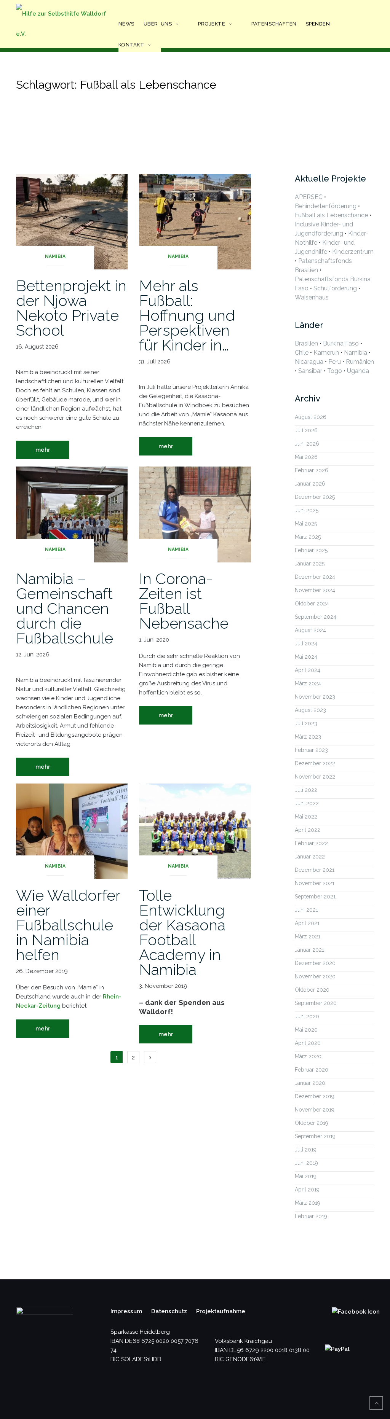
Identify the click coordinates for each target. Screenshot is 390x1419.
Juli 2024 (306, 643)
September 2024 (315, 617)
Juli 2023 (306, 723)
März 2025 (308, 537)
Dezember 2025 (315, 497)
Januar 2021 (309, 950)
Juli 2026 (306, 430)
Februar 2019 (311, 1216)
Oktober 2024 (312, 603)
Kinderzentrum (353, 251)
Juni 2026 (307, 444)
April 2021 (307, 923)
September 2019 (315, 1136)
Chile (301, 352)
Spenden (318, 24)
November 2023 (315, 697)
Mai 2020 (306, 1030)
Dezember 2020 (315, 963)
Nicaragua (309, 361)
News (126, 24)
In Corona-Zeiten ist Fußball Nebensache (184, 601)
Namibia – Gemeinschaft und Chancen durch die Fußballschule (64, 608)
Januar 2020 (310, 1083)
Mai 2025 (306, 524)
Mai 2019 (305, 1176)
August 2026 (310, 417)
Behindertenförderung (325, 206)
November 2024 (315, 590)
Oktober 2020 (312, 990)
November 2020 (315, 976)
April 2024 (307, 670)
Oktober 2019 (311, 1123)
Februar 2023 (311, 750)
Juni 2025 (306, 510)
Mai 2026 (306, 457)
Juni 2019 (306, 1163)
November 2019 (314, 1110)
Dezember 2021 (314, 870)
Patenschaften (274, 24)
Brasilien (306, 343)
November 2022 (315, 777)
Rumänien (360, 361)
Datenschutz (169, 1311)
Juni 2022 (307, 803)
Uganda (358, 370)
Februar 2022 (311, 843)
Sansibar (310, 370)
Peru (334, 361)
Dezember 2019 (314, 1096)
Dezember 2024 (315, 577)
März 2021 (307, 936)
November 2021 (314, 883)
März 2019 (307, 1203)
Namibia (55, 256)
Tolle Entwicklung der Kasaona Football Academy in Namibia (182, 932)
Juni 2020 (307, 1016)
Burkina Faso (341, 343)
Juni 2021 (306, 910)
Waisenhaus (312, 297)
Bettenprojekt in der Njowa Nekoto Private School (71, 308)
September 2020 (316, 1003)
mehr (42, 449)
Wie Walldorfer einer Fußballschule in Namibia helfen (68, 925)
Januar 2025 (309, 564)
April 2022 (307, 830)
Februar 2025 (311, 550)
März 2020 (308, 1056)
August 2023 (310, 710)
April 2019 (307, 1189)
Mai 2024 (306, 657)
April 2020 (308, 1043)
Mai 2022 (306, 817)
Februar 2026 (311, 470)
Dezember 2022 (315, 763)
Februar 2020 (311, 1070)
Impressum (126, 1311)
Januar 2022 (310, 857)
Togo (334, 370)
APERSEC (309, 197)
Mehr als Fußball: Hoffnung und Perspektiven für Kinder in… (187, 315)
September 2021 (315, 896)
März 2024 (308, 683)
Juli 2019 (305, 1150)
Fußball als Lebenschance (331, 215)
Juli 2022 (306, 790)
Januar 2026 (310, 484)
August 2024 (310, 630)
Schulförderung (335, 288)
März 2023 (308, 737)
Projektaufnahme (220, 1311)
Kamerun (326, 352)
